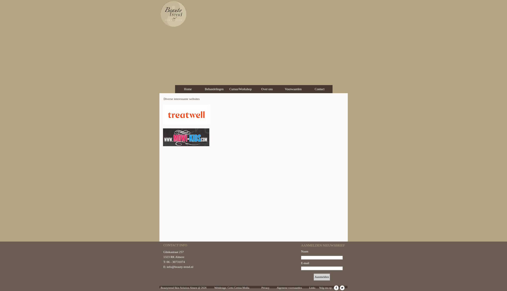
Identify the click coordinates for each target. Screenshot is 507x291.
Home (188, 89)
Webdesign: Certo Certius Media (231, 287)
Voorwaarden (293, 89)
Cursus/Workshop (240, 89)
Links (312, 287)
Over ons (267, 89)
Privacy (265, 287)
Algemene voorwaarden (289, 287)
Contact (319, 89)
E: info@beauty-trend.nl (259, 22)
